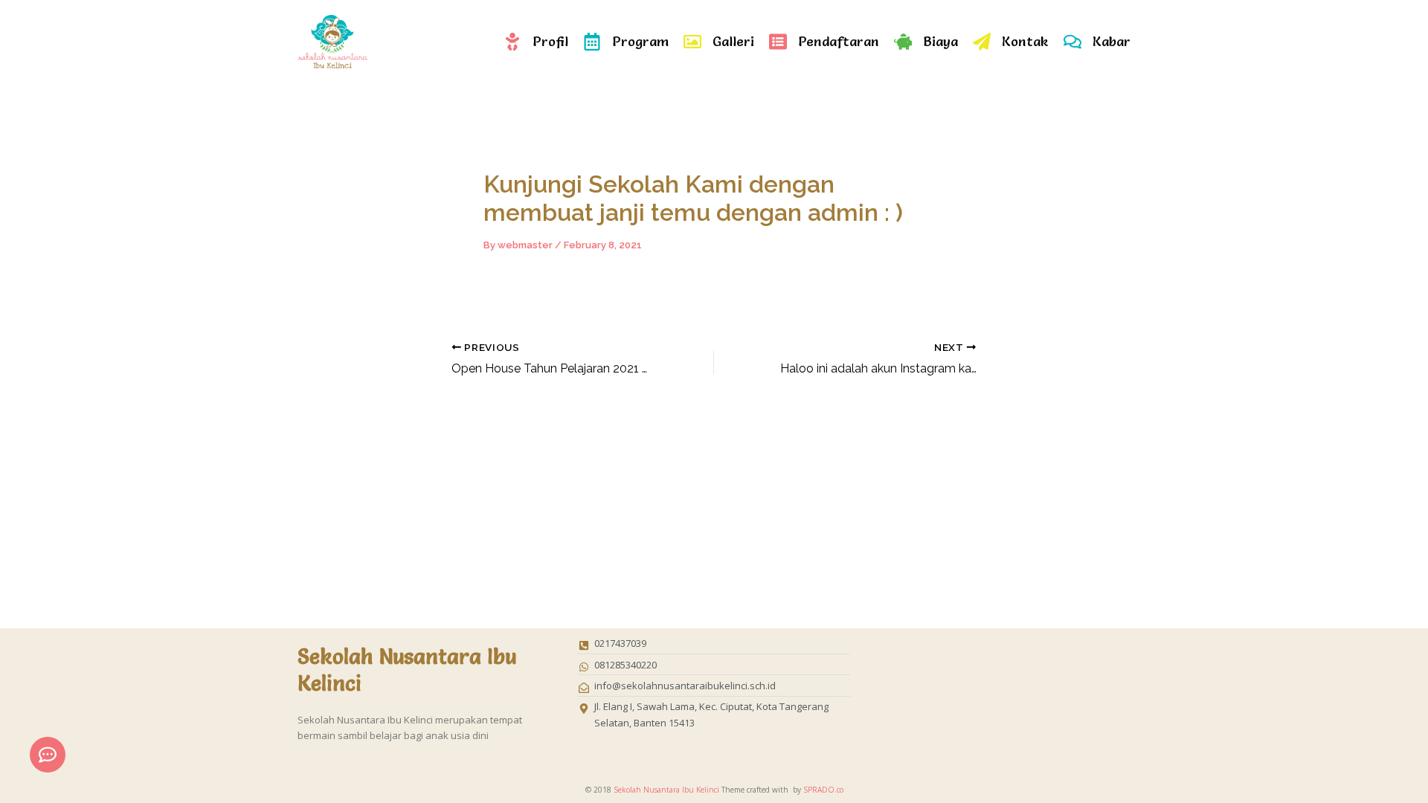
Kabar (1111, 41)
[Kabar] (1072, 42)
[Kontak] (982, 42)
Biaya (940, 41)
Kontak (1025, 41)
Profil (550, 41)
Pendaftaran (838, 41)
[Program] (592, 42)
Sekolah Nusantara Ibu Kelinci (666, 789)
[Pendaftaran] (778, 42)
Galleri (733, 41)
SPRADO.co (823, 789)
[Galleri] (692, 42)
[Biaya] (903, 42)
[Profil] (512, 42)
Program (640, 41)
